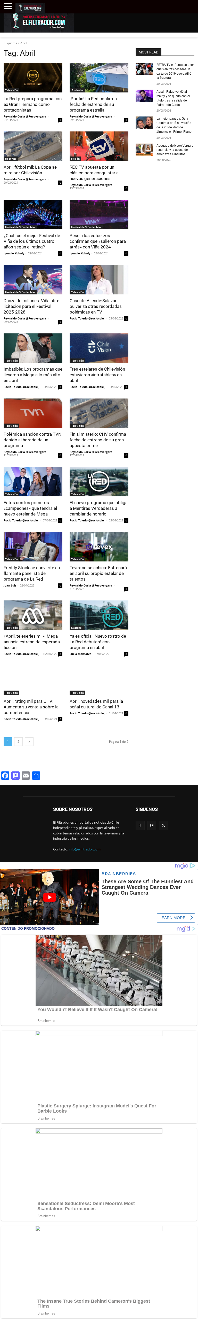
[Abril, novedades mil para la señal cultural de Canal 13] (99, 680)
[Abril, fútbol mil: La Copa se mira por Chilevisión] (33, 146)
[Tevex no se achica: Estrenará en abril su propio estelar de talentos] (99, 546)
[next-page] (29, 741)
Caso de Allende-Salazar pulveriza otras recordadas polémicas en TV (96, 306)
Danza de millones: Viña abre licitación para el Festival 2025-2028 (31, 306)
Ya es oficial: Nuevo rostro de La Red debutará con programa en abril (98, 642)
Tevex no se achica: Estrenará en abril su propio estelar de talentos (98, 573)
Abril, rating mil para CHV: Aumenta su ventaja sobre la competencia (31, 707)
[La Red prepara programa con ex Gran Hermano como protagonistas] (33, 77)
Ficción (75, 158)
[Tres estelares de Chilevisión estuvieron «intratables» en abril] (99, 348)
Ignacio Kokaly (14, 253)
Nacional (76, 627)
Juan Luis (10, 585)
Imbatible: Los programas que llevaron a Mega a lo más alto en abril (33, 374)
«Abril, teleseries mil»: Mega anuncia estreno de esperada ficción (32, 642)
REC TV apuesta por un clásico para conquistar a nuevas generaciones (94, 173)
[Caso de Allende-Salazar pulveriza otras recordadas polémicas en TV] (99, 279)
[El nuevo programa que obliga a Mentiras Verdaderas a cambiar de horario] (99, 481)
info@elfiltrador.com (85, 849)
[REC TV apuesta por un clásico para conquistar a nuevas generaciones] (99, 146)
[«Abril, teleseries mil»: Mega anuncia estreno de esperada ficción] (33, 615)
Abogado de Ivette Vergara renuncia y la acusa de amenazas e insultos (175, 150)
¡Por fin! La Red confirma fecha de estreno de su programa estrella (93, 104)
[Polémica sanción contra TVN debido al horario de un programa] (33, 413)
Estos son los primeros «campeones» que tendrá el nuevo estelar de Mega (30, 508)
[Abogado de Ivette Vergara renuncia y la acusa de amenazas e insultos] (144, 150)
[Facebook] (140, 825)
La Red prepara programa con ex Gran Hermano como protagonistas (33, 104)
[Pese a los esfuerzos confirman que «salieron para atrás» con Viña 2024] (99, 214)
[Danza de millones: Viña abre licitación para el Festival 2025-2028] (33, 279)
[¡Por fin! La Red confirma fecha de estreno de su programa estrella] (99, 77)
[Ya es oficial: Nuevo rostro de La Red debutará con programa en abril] (99, 615)
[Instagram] (151, 825)
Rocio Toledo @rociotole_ (87, 318)
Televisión (11, 90)
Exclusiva (77, 90)
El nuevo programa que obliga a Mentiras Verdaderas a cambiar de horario (99, 508)
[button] (8, 6)
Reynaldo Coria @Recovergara (25, 116)
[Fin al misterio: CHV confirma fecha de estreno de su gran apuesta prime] (99, 413)
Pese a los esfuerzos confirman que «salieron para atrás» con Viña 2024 (98, 241)
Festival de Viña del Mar (20, 227)
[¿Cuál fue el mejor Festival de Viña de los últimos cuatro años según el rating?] (33, 214)
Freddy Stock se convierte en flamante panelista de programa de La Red (32, 573)
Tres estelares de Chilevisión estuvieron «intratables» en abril (97, 374)
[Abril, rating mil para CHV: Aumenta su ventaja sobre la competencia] (33, 680)
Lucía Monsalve (80, 654)
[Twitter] (163, 825)
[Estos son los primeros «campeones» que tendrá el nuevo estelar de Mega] (33, 481)
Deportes (10, 158)
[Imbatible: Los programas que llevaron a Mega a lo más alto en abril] (33, 348)
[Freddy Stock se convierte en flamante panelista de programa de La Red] (33, 546)
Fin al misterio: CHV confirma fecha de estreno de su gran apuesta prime (98, 440)
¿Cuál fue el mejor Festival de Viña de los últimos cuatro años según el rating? (32, 241)
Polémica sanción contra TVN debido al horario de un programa (32, 440)
